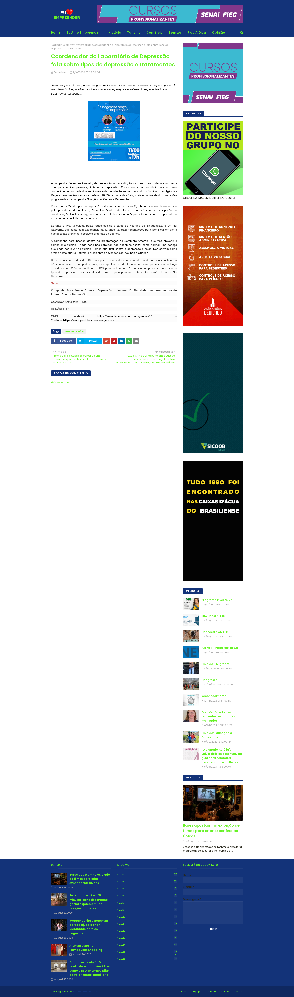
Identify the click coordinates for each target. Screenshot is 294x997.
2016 (147, 896)
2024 (148, 945)
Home (184, 991)
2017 (147, 903)
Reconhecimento (214, 696)
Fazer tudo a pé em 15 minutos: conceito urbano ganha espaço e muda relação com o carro (88, 901)
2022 (148, 931)
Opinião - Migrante (215, 664)
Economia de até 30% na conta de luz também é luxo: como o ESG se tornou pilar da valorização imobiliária (90, 968)
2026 (148, 959)
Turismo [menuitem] (134, 32)
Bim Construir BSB (214, 616)
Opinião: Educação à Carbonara (216, 735)
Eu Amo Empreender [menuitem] (83, 32)
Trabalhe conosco (217, 991)
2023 (148, 938)
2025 (148, 952)
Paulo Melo (60, 72)
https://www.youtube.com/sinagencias (88, 320)
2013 (148, 874)
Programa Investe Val (217, 600)
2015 (147, 888)
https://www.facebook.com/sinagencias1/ (118, 316)
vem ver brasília (80, 45)
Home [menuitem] (56, 32)
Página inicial (59, 45)
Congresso (209, 680)
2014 (148, 881)
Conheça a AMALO (214, 632)
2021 (148, 924)
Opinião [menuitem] (218, 32)
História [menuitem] (114, 32)
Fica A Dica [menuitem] (197, 32)
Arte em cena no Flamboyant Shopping (85, 948)
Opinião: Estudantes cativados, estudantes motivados (218, 716)
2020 (148, 917)
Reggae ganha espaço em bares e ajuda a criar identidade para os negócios (88, 927)
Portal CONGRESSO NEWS (219, 648)
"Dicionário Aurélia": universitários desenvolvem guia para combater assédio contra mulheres (221, 756)
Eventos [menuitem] (175, 32)
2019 (148, 910)
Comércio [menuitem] (155, 32)
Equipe (197, 991)
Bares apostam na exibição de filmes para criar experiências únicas (211, 831)
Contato (238, 991)
